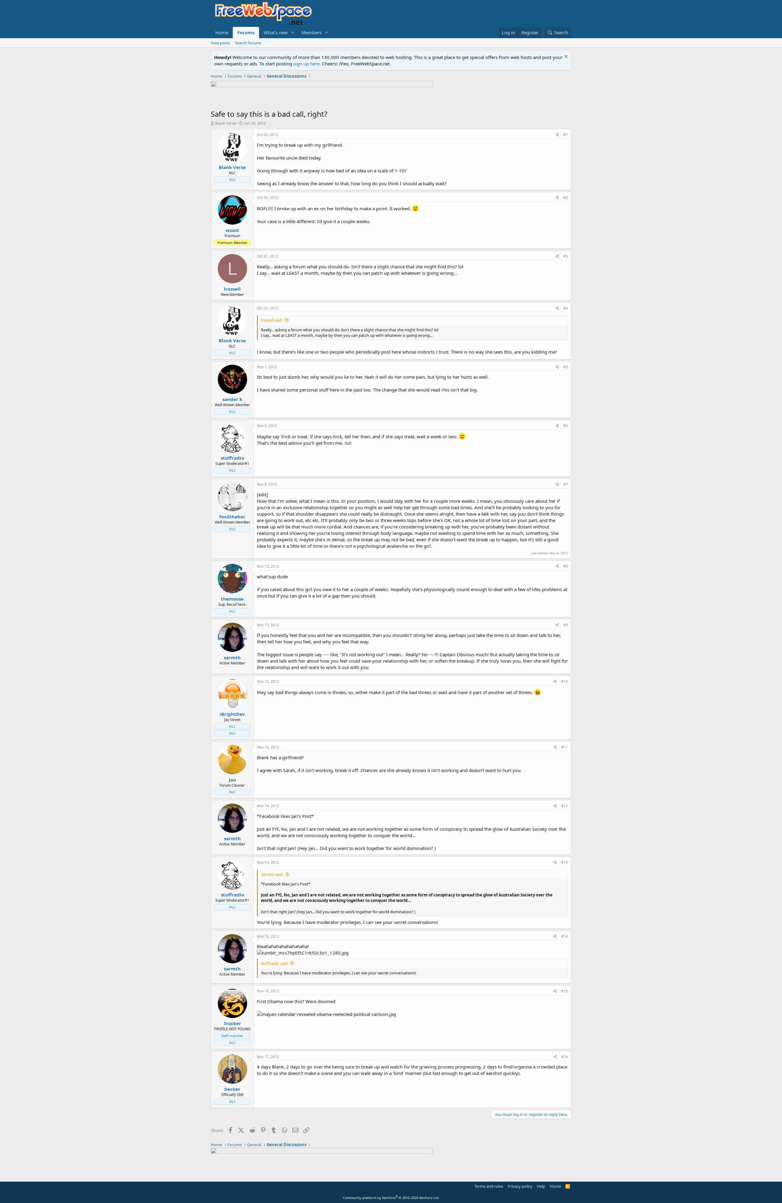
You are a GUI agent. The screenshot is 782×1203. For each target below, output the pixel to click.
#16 (564, 1056)
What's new (276, 32)
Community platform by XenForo (391, 1197)
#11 (564, 747)
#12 (564, 805)
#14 (564, 936)
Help (541, 1186)
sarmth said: (272, 874)
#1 (565, 134)
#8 (565, 566)
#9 (565, 624)
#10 (564, 681)
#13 (564, 862)
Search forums (248, 43)
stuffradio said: (274, 963)
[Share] (557, 134)
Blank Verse (225, 123)
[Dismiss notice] (565, 57)
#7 (565, 484)
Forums (245, 32)
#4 (565, 308)
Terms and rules (488, 1186)
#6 (565, 425)
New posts (220, 43)
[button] (292, 32)
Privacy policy (520, 1186)
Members (311, 32)
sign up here (306, 64)
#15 (564, 991)
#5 (565, 367)
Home (221, 32)
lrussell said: (272, 320)
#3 (565, 256)
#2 (565, 197)
